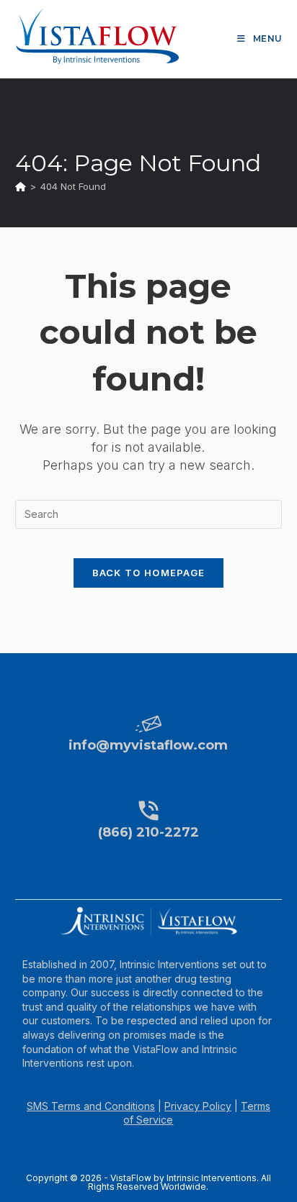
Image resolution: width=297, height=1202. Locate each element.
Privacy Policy (197, 1106)
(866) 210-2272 (148, 832)
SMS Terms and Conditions (91, 1106)
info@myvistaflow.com (148, 745)
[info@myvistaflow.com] (148, 724)
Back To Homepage (148, 572)
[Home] (20, 186)
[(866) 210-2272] (148, 811)
